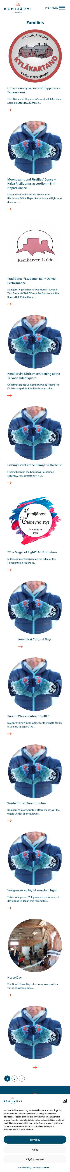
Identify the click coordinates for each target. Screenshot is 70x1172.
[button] (64, 1101)
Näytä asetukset (35, 1159)
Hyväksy (35, 1139)
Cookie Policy (24, 1167)
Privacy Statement (41, 1167)
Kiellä (35, 1149)
